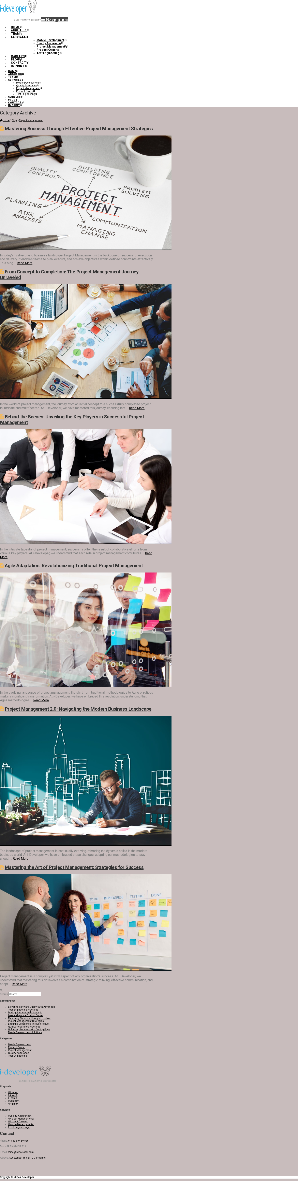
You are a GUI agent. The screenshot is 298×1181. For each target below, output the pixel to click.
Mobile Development (19, 1044)
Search (4, 994)
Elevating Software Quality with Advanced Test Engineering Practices (31, 1008)
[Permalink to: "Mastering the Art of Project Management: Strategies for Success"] (86, 969)
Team (12, 1098)
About (12, 1095)
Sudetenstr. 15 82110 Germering (27, 1157)
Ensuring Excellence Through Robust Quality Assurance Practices (28, 1025)
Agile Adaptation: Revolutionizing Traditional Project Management (74, 565)
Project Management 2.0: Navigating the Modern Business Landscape (78, 709)
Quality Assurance (18, 1053)
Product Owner (16, 1047)
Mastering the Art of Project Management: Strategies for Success (74, 867)
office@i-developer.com (21, 1152)
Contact (13, 1101)
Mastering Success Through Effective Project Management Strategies (79, 128)
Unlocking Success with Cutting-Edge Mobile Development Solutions (29, 1031)
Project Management (20, 1050)
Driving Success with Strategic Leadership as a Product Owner (25, 1014)
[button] (54, 19)
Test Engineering (17, 1055)
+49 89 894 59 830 (18, 1140)
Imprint (13, 1103)
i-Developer (27, 1177)
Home (12, 1092)
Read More (24, 263)
